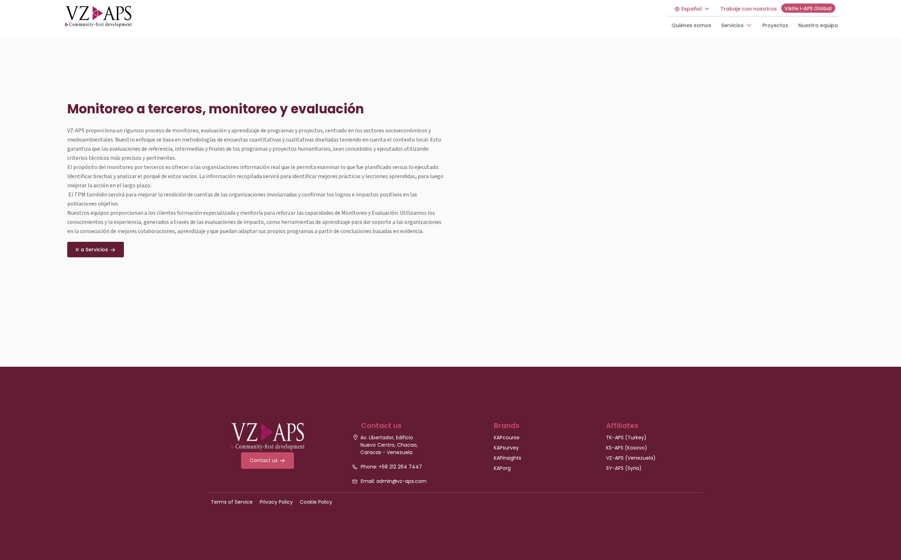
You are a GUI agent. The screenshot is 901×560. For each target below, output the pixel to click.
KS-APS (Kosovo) (626, 447)
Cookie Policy (316, 501)
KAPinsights (507, 457)
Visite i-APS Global (808, 8)
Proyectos (775, 25)
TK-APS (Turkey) (626, 437)
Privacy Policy (276, 501)
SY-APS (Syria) (624, 468)
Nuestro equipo (818, 25)
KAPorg (502, 468)
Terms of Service (232, 501)
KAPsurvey (506, 447)
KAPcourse (506, 437)
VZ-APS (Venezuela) (631, 457)
